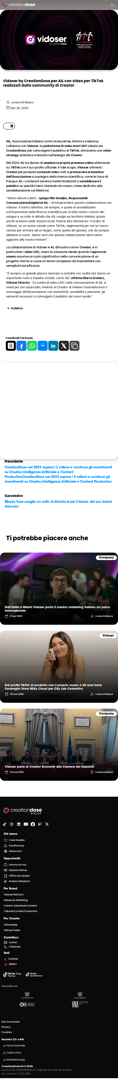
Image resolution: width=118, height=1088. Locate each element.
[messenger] (43, 346)
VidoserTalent (12, 930)
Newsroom (15, 851)
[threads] (11, 346)
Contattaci (11, 937)
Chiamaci (14, 946)
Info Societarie (11, 1022)
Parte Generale (15, 1045)
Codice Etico (13, 1052)
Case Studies (17, 840)
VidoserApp (11, 924)
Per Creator (12, 918)
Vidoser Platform (13, 894)
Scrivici (13, 942)
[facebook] (21, 346)
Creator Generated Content (20, 905)
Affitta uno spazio (19, 875)
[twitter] (64, 346)
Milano (13, 964)
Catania (13, 959)
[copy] (74, 346)
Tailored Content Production (20, 911)
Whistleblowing (15, 1059)
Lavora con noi (17, 864)
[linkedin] (53, 346)
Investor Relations (19, 881)
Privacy (6, 1027)
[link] (59, 589)
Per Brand (10, 888)
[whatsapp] (32, 346)
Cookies (7, 1032)
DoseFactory (16, 845)
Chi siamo (11, 834)
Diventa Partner (18, 870)
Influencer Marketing (16, 900)
